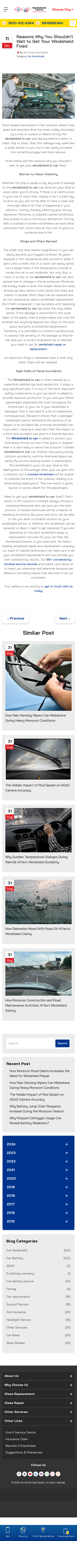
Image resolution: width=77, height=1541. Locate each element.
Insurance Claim (17, 1439)
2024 (11, 1144)
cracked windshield (40, 474)
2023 (11, 1153)
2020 (11, 1178)
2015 (11, 1221)
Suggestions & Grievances (24, 1452)
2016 (11, 1213)
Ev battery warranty (38, 1273)
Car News (38, 1335)
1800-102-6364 (21, 23)
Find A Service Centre (21, 1432)
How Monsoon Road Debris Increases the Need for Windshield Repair (40, 1073)
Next (64, 618)
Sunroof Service (38, 1304)
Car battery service (38, 1281)
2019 (11, 1187)
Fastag (38, 1289)
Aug (10, 653)
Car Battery (38, 1258)
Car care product (38, 1297)
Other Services (38, 1327)
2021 (11, 1170)
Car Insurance (38, 1312)
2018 (11, 1196)
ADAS (38, 1266)
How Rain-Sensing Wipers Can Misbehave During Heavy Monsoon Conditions (40, 1085)
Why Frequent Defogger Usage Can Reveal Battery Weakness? (35, 1120)
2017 (11, 1204)
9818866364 (52, 23)
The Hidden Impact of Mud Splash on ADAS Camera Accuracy (37, 1096)
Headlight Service (38, 1320)
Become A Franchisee (21, 1446)
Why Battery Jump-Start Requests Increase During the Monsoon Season (37, 1108)
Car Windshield (35, 56)
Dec (7, 45)
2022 (11, 1161)
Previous (15, 618)
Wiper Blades (38, 1343)
